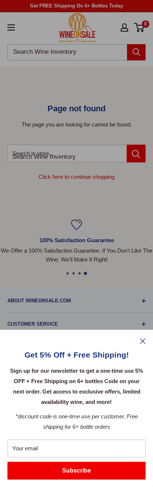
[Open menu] (11, 27)
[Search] (136, 52)
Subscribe (76, 470)
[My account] (124, 27)
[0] (139, 27)
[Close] (143, 341)
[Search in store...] (136, 153)
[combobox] (67, 52)
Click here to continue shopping (76, 177)
